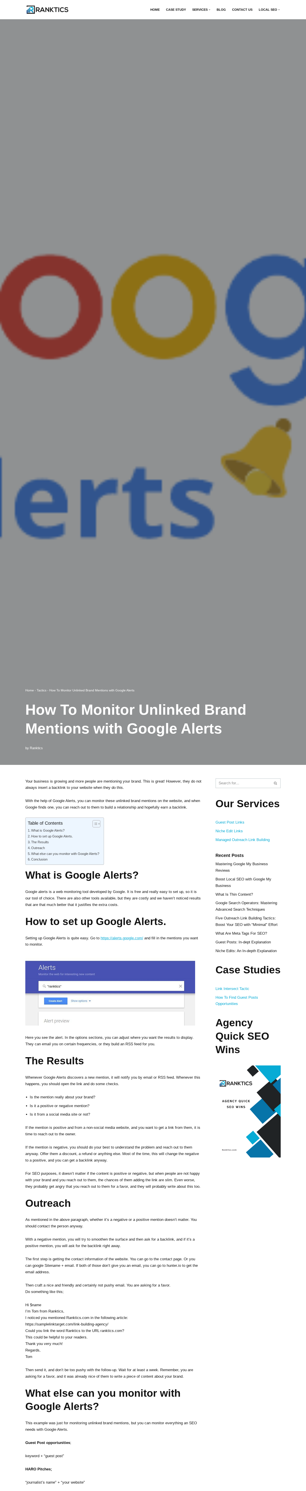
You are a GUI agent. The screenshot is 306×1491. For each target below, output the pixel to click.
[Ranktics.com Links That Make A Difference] (47, 9)
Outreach (38, 848)
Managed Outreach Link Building (242, 840)
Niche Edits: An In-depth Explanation (246, 951)
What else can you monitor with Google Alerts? (65, 854)
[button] (209, 10)
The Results (40, 842)
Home (155, 9)
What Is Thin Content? (234, 894)
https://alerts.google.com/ (122, 938)
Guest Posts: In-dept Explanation (243, 942)
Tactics (41, 690)
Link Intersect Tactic (232, 989)
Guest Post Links (229, 822)
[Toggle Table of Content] (94, 824)
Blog (221, 9)
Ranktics (36, 748)
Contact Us (242, 9)
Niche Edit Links (229, 831)
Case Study (176, 9)
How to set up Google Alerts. (52, 836)
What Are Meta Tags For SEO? (241, 933)
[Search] (276, 783)
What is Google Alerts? (48, 830)
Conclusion (39, 859)
